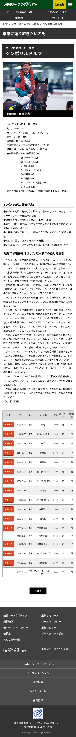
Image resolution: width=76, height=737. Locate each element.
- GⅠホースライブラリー (15, 627)
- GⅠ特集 (6, 633)
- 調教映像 (7, 621)
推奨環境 (19, 17)
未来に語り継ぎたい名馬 (25, 24)
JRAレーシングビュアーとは (18, 11)
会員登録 (38, 700)
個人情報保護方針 (23, 723)
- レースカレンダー (50, 621)
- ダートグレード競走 (52, 633)
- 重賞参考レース (49, 615)
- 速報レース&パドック (14, 615)
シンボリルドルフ (52, 24)
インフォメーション (57, 11)
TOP (5, 24)
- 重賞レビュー (48, 627)
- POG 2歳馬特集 (11, 639)
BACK (38, 591)
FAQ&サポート (57, 17)
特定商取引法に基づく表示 (38, 726)
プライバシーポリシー (47, 723)
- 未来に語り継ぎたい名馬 (54, 649)
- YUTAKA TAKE (14, 650)
